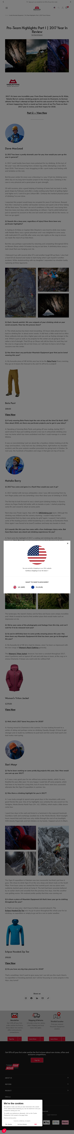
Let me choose (22, 1124)
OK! (35, 1124)
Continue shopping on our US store (36, 571)
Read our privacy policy (10, 1118)
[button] (4, 1130)
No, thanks (8, 1124)
